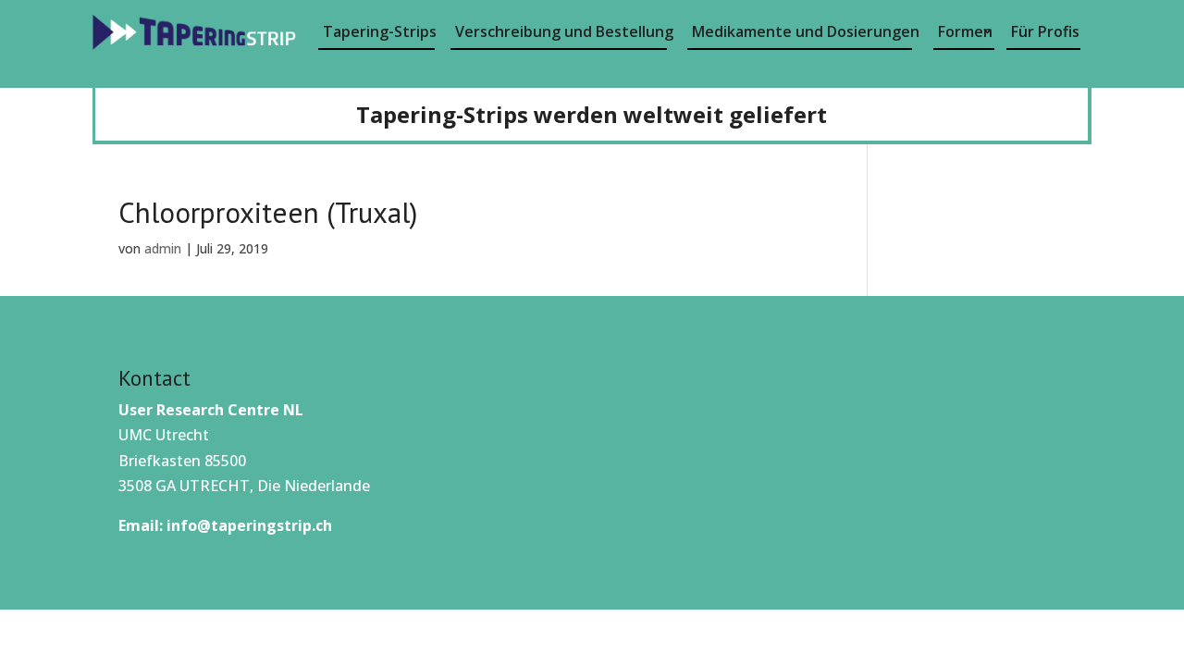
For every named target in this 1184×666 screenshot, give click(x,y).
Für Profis (1045, 31)
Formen (965, 31)
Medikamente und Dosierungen (802, 31)
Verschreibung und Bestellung (561, 31)
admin (162, 248)
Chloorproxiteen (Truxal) (267, 212)
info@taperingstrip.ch (249, 525)
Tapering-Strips (379, 31)
